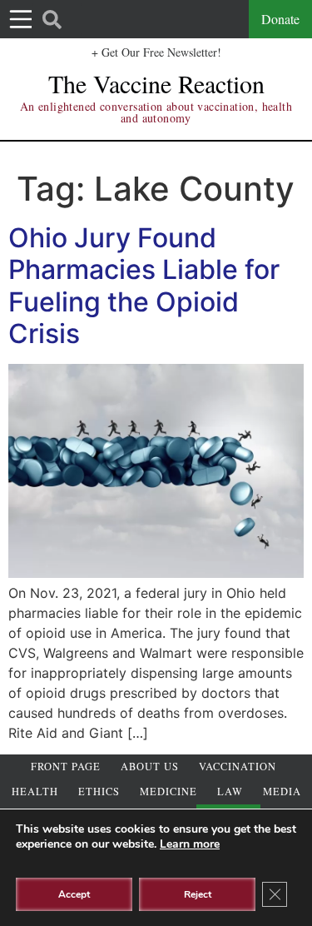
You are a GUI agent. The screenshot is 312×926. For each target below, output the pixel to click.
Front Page (66, 766)
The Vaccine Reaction (156, 83)
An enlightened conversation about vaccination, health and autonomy (156, 112)
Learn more (190, 844)
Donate (280, 18)
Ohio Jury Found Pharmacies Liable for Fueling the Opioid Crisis (144, 286)
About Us (150, 766)
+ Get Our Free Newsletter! (156, 52)
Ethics (99, 791)
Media (282, 791)
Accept (74, 894)
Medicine (168, 791)
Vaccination (237, 766)
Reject (197, 894)
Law (230, 791)
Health (35, 791)
